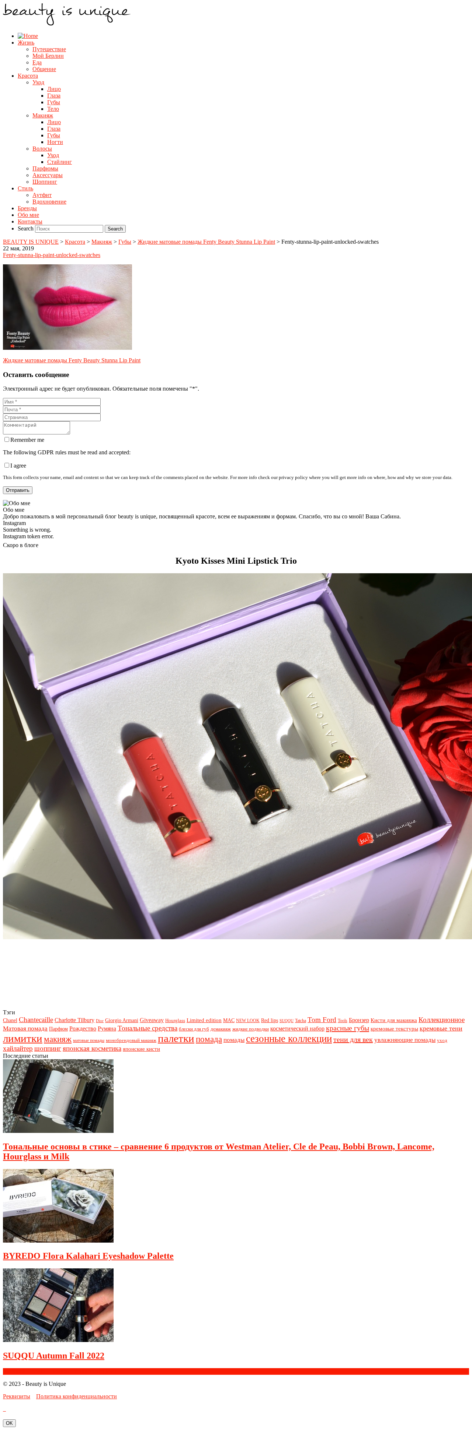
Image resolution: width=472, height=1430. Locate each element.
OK (9, 1423)
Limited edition (204, 1020)
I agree (18, 465)
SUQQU (287, 1021)
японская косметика (92, 1048)
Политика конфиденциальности (76, 1396)
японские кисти (141, 1049)
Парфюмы (45, 168)
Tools (342, 1020)
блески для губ (194, 1029)
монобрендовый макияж (131, 1040)
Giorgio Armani (121, 1020)
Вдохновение (49, 201)
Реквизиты (16, 1396)
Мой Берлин (48, 56)
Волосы (42, 148)
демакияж (221, 1029)
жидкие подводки (250, 1029)
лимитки (22, 1038)
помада (209, 1039)
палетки (176, 1038)
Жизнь (26, 42)
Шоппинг (44, 182)
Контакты (30, 221)
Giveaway (152, 1020)
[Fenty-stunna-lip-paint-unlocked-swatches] (67, 348)
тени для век (353, 1039)
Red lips (269, 1020)
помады (233, 1039)
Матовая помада (25, 1028)
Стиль (25, 188)
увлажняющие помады (404, 1039)
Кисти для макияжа (394, 1020)
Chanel (10, 1020)
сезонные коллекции (289, 1038)
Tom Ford (322, 1020)
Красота (28, 76)
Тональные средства (147, 1028)
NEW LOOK (248, 1020)
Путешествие (49, 49)
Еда (37, 62)
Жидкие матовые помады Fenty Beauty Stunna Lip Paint (71, 360)
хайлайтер (18, 1048)
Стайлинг (59, 162)
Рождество (82, 1028)
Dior (100, 1021)
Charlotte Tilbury (74, 1020)
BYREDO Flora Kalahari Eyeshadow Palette (88, 1256)
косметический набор (297, 1028)
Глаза (53, 95)
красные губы (347, 1028)
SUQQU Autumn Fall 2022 (53, 1355)
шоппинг (47, 1048)
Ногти (55, 142)
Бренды (27, 208)
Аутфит (42, 195)
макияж (58, 1039)
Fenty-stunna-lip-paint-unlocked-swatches (51, 255)
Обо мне (28, 215)
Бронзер (359, 1020)
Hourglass (175, 1020)
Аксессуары (47, 175)
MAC (229, 1020)
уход (442, 1040)
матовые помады (88, 1040)
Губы (53, 102)
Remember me (27, 440)
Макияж (42, 115)
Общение (44, 69)
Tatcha (300, 1020)
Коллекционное (442, 1020)
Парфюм (58, 1029)
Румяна (107, 1028)
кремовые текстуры (394, 1028)
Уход (38, 82)
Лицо (54, 89)
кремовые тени (441, 1028)
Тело (53, 109)
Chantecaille (36, 1020)
